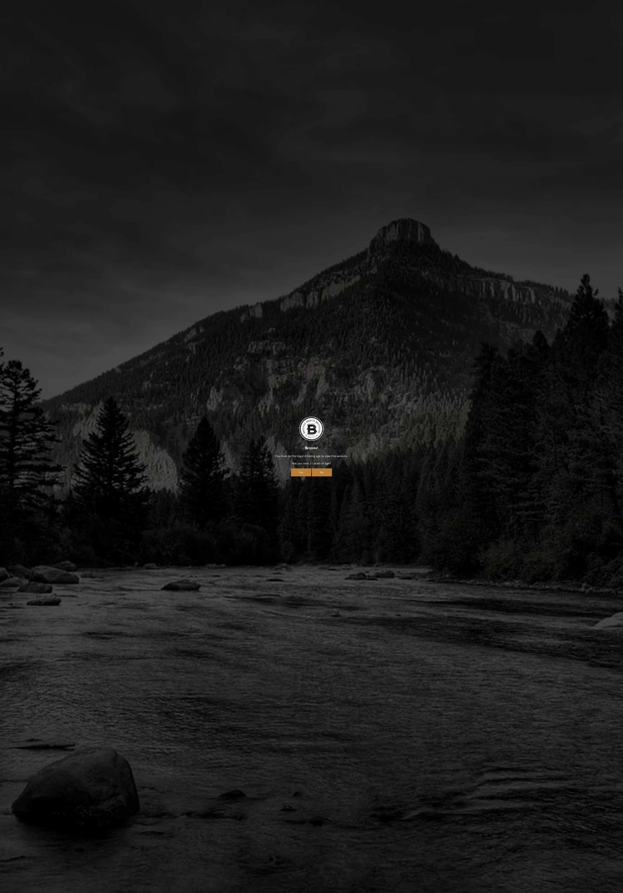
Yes (301, 472)
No (322, 472)
